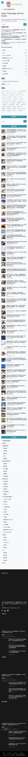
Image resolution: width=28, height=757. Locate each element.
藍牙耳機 (23, 108)
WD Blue (8, 100)
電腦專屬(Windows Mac (7, 58)
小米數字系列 (4, 104)
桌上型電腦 (5, 468)
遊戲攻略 (20, 110)
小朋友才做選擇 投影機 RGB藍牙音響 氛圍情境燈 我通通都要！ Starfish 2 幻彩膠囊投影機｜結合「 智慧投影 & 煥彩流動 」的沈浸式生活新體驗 (16, 206)
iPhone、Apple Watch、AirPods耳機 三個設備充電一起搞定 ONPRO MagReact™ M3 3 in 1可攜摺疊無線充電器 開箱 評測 (17, 300)
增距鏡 (23, 102)
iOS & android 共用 (6, 55)
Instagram (21, 753)
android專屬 (5, 63)
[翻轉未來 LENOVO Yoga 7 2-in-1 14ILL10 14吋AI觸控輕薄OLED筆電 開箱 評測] (5, 739)
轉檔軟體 (8, 110)
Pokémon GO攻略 (7, 499)
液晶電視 (5, 494)
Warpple (3, 100)
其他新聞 (5, 560)
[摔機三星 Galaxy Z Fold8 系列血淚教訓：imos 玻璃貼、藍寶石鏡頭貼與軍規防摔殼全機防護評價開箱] (5, 646)
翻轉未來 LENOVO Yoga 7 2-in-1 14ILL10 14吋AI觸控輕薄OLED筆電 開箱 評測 (17, 738)
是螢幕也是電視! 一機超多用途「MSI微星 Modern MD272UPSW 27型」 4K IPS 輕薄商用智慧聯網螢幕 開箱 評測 (16, 282)
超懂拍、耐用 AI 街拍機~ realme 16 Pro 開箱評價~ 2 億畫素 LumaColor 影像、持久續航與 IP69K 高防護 (17, 167)
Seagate (3, 97)
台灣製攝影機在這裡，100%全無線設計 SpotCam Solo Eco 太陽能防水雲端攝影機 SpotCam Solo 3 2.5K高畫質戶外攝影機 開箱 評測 (17, 154)
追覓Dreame (14, 110)
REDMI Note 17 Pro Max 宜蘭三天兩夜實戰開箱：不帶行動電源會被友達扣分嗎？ (13, 33)
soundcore (15, 97)
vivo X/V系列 (21, 98)
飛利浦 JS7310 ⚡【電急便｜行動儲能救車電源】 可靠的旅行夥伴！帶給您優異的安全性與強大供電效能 (16, 275)
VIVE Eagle (15, 98)
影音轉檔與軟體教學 (6, 440)
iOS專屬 (5, 512)
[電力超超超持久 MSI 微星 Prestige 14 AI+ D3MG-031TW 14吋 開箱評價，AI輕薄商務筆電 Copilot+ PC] (14, 713)
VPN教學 (4, 71)
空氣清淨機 (5, 481)
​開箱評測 (19, 102)
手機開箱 (5, 458)
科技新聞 (5, 555)
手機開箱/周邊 (5, 445)
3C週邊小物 (5, 486)
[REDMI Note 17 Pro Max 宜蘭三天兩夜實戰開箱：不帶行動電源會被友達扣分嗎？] (5, 640)
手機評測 (17, 104)
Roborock (17, 95)
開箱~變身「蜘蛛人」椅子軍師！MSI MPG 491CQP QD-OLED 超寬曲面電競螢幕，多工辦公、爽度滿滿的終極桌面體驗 (16, 219)
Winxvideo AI (20, 100)
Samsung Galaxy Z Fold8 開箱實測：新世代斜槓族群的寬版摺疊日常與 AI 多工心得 (17, 683)
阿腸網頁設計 (22, 755)
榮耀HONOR (19, 106)
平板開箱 (5, 450)
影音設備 (5, 489)
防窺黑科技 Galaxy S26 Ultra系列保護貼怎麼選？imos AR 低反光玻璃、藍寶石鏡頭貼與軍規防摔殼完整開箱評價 (17, 173)
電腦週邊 (5, 473)
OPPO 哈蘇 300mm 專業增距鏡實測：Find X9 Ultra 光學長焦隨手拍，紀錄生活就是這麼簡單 (17, 690)
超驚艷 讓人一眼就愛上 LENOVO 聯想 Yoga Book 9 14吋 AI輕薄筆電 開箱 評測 (17, 732)
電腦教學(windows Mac (7, 68)
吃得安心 (5, 545)
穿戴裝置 (3, 108)
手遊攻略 (4, 66)
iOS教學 (5, 509)
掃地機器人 (5, 484)
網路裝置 (5, 466)
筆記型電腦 (9, 108)
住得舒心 (5, 537)
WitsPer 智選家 (5, 102)
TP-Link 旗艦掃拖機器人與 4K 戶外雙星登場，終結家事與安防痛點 (13, 40)
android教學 (5, 73)
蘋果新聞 (5, 557)
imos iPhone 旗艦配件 (22, 91)
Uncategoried (6, 542)
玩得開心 (5, 547)
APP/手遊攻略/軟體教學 (7, 496)
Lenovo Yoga (13, 93)
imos (15, 91)
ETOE (11, 91)
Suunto (20, 97)
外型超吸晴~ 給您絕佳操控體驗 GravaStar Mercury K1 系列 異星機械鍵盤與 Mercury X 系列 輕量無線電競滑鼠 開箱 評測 (17, 213)
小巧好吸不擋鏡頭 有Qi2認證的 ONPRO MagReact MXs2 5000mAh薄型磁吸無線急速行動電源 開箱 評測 (16, 236)
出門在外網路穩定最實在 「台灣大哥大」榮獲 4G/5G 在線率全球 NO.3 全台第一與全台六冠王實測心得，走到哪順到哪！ (16, 131)
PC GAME (5, 504)
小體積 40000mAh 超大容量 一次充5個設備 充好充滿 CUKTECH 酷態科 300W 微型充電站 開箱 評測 (16, 353)
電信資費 (5, 552)
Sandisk (22, 95)
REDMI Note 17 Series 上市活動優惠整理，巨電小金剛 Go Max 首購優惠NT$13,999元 (13, 30)
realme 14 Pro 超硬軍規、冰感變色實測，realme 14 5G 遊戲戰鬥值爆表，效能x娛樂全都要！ (16, 293)
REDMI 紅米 (11, 95)
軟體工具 (3, 110)
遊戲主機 (5, 463)
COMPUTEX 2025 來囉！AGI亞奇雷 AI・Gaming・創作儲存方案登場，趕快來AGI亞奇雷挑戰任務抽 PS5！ (16, 264)
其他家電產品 (6, 491)
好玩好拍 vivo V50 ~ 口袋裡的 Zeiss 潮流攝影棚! (16, 310)
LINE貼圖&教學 (6, 506)
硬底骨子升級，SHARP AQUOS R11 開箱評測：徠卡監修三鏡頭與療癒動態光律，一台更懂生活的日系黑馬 (17, 696)
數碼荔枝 (8, 106)
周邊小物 (5, 453)
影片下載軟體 (11, 104)
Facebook (9, 753)
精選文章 (4, 443)
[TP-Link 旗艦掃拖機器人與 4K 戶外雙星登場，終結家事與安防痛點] (5, 652)
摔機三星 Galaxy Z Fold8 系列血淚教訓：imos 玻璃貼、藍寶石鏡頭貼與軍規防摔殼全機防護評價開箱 (13, 36)
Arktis (7, 91)
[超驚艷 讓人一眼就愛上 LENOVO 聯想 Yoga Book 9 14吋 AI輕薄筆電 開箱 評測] (5, 733)
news (3, 52)
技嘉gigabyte (23, 104)
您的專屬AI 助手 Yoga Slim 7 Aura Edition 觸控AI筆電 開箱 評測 (17, 744)
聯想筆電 (14, 108)
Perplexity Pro (5, 95)
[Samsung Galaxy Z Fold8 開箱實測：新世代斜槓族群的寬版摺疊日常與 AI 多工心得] (5, 684)
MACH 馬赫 (19, 93)
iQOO (3, 93)
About (4, 753)
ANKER (3, 91)
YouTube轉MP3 (13, 102)
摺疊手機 (3, 106)
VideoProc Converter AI (6, 98)
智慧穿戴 (14, 106)
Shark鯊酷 (9, 97)
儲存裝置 (5, 471)
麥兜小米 (3, 634)
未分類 (3, 50)
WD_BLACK (14, 100)
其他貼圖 (5, 501)
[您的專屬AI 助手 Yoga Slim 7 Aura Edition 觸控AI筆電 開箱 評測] (5, 745)
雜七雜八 (5, 540)
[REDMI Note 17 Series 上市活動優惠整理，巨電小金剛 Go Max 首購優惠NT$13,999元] (14, 623)
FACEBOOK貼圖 (5, 60)
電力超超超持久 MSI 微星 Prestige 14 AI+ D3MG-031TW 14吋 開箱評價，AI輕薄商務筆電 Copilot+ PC (17, 161)
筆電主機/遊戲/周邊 (6, 461)
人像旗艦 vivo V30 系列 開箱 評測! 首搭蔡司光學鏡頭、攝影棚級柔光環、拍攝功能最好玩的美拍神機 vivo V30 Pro (17, 392)
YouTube (15, 753)
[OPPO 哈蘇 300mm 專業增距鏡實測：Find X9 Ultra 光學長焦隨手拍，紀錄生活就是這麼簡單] (5, 690)
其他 (4, 456)
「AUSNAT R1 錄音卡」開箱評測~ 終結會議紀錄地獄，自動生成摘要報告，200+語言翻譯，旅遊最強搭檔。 (16, 137)
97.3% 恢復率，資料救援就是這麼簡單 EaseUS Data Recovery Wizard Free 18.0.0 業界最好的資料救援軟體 (17, 359)
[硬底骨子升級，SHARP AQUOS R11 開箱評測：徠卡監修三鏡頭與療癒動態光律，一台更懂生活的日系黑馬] (5, 697)
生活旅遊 (4, 534)
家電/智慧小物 (5, 478)
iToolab (7, 93)
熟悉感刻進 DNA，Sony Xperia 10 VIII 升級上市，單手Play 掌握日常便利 (13, 43)
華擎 (19, 108)
